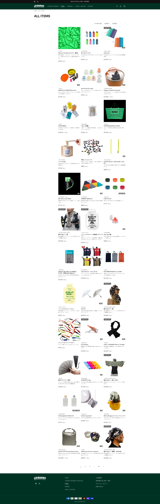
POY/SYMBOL (62, 125)
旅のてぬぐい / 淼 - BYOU (111, 379)
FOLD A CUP (107, 198)
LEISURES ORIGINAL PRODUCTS (74, 481)
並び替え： (107, 23)
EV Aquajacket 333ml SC (66, 415)
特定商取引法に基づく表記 (103, 481)
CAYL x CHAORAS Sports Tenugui (114, 343)
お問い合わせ (99, 486)
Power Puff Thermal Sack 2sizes (68, 450)
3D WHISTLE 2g (86, 379)
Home (35, 10)
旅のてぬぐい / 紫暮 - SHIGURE (112, 450)
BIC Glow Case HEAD (64, 198)
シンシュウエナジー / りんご (66, 308)
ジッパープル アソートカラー (66, 342)
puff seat (107, 52)
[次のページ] (103, 466)
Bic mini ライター (86, 52)
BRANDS (67, 486)
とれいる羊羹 (84, 125)
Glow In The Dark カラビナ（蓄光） (68, 52)
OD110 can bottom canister (89, 450)
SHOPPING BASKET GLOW (112, 125)
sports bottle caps (87, 88)
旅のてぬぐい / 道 (64, 233)
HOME (66, 478)
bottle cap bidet (86, 415)
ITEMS (66, 483)
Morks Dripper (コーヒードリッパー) (114, 415)
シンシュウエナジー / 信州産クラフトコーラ (92, 234)
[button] (63, 6)
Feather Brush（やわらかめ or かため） (114, 161)
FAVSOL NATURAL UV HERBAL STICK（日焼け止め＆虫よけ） (67, 271)
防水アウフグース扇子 (64, 379)
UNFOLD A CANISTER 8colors (67, 89)
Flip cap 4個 (107, 233)
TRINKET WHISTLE (86, 198)
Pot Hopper (84, 343)
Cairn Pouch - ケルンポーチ (89, 270)
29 (99, 466)
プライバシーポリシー (102, 483)
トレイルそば (62, 160)
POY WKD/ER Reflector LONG (113, 270)
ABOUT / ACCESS (70, 489)
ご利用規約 (99, 478)
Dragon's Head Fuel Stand (112, 89)
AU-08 (83, 308)
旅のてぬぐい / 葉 (110, 308)
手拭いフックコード (86, 160)
